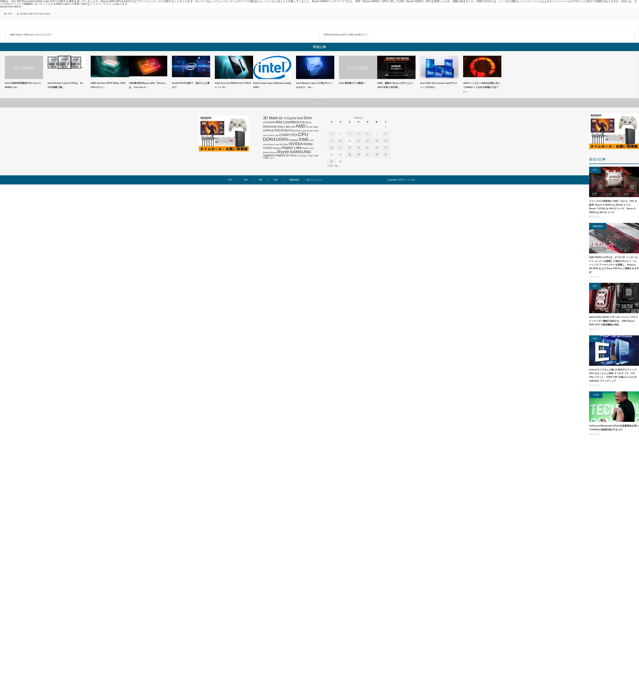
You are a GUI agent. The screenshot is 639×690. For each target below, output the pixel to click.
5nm (308, 117)
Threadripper (302, 156)
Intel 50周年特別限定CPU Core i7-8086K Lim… (23, 85)
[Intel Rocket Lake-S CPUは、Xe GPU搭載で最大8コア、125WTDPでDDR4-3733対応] (67, 67)
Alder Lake (283, 126)
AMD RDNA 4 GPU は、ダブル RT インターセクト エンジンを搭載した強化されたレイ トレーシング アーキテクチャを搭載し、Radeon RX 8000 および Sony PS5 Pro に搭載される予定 (614, 264)
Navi (286, 144)
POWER (267, 148)
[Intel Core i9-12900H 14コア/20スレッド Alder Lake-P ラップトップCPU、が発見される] (234, 67)
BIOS (287, 130)
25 (350, 155)
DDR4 (269, 139)
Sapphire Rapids (274, 155)
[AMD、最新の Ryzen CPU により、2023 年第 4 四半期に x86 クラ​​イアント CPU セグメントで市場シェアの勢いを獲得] (396, 67)
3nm (300, 118)
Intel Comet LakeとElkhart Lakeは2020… (272, 85)
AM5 (293, 127)
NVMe (308, 144)
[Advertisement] (614, 567)
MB (260, 180)
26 (359, 155)
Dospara (293, 139)
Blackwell (296, 130)
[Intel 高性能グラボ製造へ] (358, 67)
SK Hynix (291, 155)
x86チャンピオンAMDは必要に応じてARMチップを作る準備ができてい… (481, 87)
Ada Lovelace (287, 122)
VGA (246, 180)
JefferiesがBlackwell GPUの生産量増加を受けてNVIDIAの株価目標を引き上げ (614, 427)
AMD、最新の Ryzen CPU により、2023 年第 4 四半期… (396, 85)
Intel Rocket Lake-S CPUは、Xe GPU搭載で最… (65, 85)
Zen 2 (272, 158)
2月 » (336, 166)
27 (368, 155)
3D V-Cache (287, 118)
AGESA (304, 122)
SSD (276, 180)
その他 (596, 395)
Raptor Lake (292, 148)
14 (377, 141)
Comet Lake (272, 135)
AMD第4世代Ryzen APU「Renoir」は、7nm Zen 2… (148, 85)
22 (386, 148)
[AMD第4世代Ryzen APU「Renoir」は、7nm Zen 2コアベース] (148, 67)
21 (377, 148)
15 (386, 141)
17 (340, 148)
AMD (31, 14)
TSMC (266, 158)
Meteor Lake (273, 145)
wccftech (15, 6)
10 (340, 141)
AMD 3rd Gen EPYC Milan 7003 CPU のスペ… (108, 85)
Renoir (274, 153)
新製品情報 (598, 226)
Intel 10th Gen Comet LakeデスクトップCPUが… (438, 85)
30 (331, 161)
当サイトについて (315, 180)
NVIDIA (296, 143)
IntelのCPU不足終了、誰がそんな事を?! (191, 85)
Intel (41, 14)
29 (386, 155)
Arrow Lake (312, 127)
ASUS (279, 130)
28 (377, 155)
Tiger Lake (313, 156)
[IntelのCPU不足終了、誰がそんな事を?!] (191, 67)
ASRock (268, 130)
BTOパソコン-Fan (407, 180)
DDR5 (282, 139)
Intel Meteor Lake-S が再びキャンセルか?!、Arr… (314, 85)
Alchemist (270, 126)
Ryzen (47, 14)
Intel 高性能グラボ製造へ (352, 83)
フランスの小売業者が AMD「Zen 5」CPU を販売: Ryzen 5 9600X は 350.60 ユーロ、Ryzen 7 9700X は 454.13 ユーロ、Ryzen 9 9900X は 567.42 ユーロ (613, 206)
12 (359, 141)
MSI (282, 144)
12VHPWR (269, 122)
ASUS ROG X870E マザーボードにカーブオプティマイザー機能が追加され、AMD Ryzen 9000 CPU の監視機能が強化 (613, 321)
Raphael (277, 148)
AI (310, 122)
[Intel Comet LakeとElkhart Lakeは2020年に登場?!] (272, 67)
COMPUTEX (288, 135)
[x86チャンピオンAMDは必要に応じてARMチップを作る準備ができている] (482, 67)
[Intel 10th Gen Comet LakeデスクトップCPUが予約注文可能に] (439, 67)
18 (350, 148)
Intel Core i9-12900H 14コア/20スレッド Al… (233, 85)
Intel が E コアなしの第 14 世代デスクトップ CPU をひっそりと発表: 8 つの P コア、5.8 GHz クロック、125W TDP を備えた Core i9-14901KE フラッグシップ (613, 375)
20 (368, 148)
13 (368, 141)
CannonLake (307, 131)
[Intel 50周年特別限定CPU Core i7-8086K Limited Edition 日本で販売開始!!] (24, 67)
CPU (9, 14)
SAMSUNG (300, 151)
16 (331, 148)
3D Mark (24, 14)
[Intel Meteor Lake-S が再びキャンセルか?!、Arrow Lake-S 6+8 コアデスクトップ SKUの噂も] (315, 67)
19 (359, 148)
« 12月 (330, 166)
